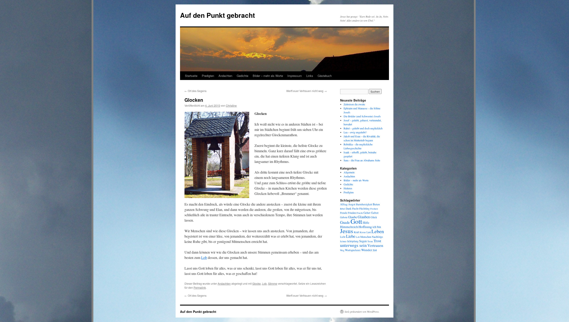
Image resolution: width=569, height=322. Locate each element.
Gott (356, 221)
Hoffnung (365, 226)
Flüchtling (364, 208)
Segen (363, 241)
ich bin (377, 227)
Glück (374, 217)
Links (309, 76)
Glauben (364, 216)
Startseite (191, 76)
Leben (377, 231)
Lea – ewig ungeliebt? (355, 132)
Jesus (346, 231)
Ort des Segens (195, 91)
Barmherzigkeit (364, 204)
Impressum (294, 76)
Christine (231, 105)
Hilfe (366, 222)
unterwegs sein (353, 245)
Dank (348, 208)
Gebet (366, 213)
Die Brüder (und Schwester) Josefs (362, 116)
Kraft (356, 232)
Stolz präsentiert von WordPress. (362, 311)
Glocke (256, 283)
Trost (377, 240)
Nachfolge (377, 236)
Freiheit (374, 208)
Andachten (225, 76)
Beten (376, 204)
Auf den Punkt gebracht (217, 15)
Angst (351, 204)
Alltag (343, 204)
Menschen (365, 236)
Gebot (375, 213)
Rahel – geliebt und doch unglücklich (363, 128)
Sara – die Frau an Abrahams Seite (362, 160)
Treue (370, 241)
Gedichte (242, 76)
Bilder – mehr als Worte (268, 76)
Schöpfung (353, 241)
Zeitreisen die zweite (354, 104)
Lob (204, 257)
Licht (342, 236)
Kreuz (363, 232)
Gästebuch (325, 76)
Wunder (366, 250)
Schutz (343, 241)
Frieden (352, 212)
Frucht (360, 212)
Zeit (375, 250)
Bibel (342, 208)
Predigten (208, 76)
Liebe (350, 236)
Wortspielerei (353, 250)
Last (369, 232)
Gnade (345, 222)
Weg (342, 250)
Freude (343, 212)
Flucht (355, 208)
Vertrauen (375, 245)
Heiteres (348, 188)
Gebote (343, 217)
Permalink (200, 287)
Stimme (272, 283)
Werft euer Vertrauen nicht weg (306, 91)
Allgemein (349, 172)
